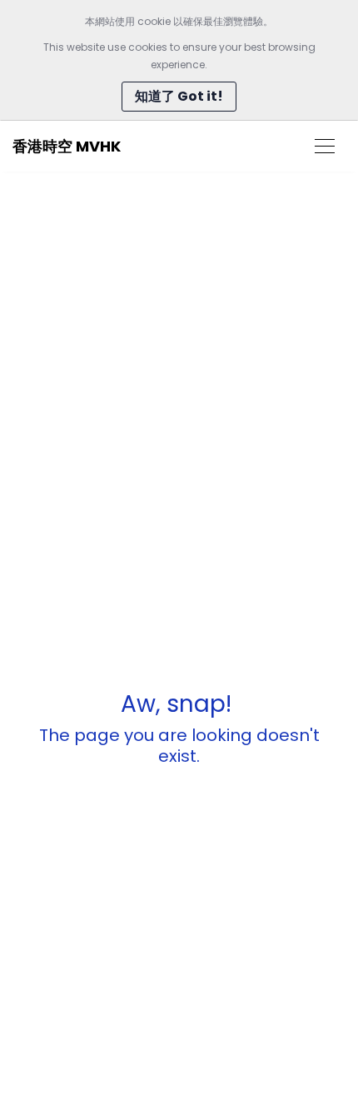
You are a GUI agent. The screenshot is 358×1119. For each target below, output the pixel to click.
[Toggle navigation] (325, 146)
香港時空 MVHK (66, 146)
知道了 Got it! (179, 96)
